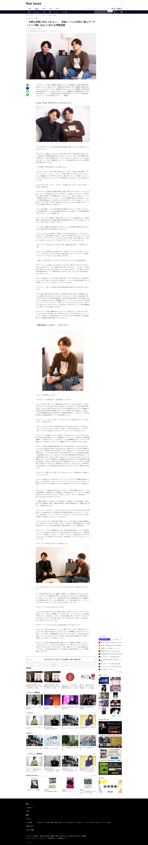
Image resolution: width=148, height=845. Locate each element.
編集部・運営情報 (44, 836)
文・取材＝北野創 (30, 28)
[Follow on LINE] (121, 8)
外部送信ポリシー (52, 838)
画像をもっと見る (116, 716)
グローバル (65, 822)
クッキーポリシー (42, 838)
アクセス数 (104, 639)
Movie (44, 8)
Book (57, 8)
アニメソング (103, 822)
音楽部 (110, 11)
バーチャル (87, 822)
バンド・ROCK (46, 822)
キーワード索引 (30, 830)
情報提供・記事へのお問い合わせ (58, 836)
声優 (109, 822)
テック (117, 11)
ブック (117, 13)
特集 (29, 12)
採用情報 (84, 836)
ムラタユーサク (55, 31)
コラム (44, 12)
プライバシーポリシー (31, 838)
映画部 (110, 13)
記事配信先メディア (63, 838)
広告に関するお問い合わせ (74, 836)
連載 (50, 12)
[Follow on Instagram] (116, 8)
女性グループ (80, 822)
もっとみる (92, 712)
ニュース (56, 12)
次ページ (67, 665)
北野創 (31, 31)
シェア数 (116, 639)
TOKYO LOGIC (41, 31)
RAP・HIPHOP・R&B (56, 822)
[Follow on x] (114, 8)
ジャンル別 (64, 12)
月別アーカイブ (30, 826)
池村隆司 (35, 31)
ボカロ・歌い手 (95, 822)
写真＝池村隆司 (38, 28)
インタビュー (36, 12)
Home (29, 8)
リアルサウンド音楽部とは (32, 836)
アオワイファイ (48, 31)
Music (36, 8)
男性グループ (72, 822)
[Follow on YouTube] (119, 8)
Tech (50, 8)
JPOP (28, 31)
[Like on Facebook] (112, 8)
